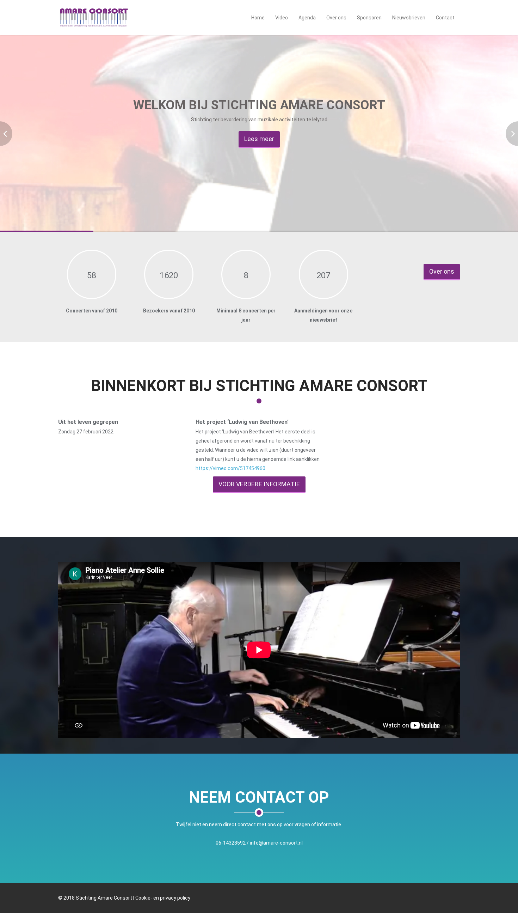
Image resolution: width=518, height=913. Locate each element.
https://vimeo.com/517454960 (230, 468)
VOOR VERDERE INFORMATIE (259, 484)
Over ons (441, 271)
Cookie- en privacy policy (162, 898)
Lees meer (259, 138)
